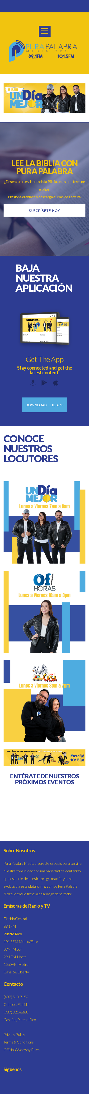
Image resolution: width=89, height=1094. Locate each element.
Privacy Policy (14, 1034)
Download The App (44, 404)
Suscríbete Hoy (44, 210)
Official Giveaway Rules (22, 1049)
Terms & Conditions (18, 1042)
